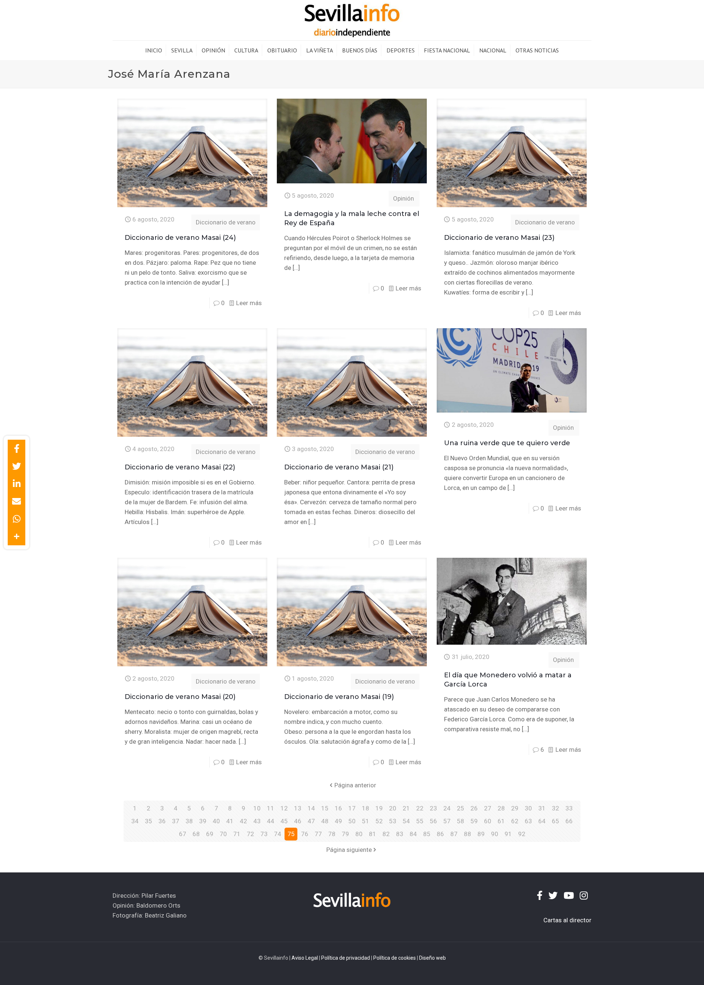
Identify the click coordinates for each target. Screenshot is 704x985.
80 (359, 834)
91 (508, 834)
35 (148, 821)
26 (474, 808)
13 (297, 808)
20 (392, 808)
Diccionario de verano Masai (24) (180, 238)
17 (352, 808)
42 (243, 821)
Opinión (403, 198)
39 (202, 821)
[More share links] (16, 536)
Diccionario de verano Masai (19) (339, 697)
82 (386, 834)
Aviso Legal (305, 958)
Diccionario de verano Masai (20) (180, 697)
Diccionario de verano (226, 222)
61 (501, 821)
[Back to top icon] (668, 970)
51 (365, 821)
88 (467, 834)
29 (514, 808)
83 (399, 834)
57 (447, 821)
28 (501, 808)
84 (413, 834)
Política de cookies (394, 958)
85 (426, 834)
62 (514, 821)
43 (257, 821)
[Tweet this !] (16, 466)
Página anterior (355, 785)
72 (250, 834)
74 (277, 834)
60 (487, 821)
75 (291, 834)
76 (304, 834)
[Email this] (16, 501)
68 (196, 834)
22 (419, 808)
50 (352, 821)
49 (338, 821)
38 (189, 821)
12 (284, 808)
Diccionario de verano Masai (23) (499, 238)
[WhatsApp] (16, 519)
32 (555, 808)
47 (311, 821)
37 (175, 821)
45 (284, 821)
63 (528, 821)
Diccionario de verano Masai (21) (338, 467)
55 (419, 821)
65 (555, 821)
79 (345, 834)
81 (372, 834)
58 (460, 821)
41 (230, 821)
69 (209, 834)
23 (433, 808)
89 (481, 834)
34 (135, 821)
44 (270, 821)
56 (433, 821)
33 (569, 808)
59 (474, 821)
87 (454, 834)
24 (447, 808)
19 (379, 808)
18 (365, 808)
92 (521, 834)
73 (264, 834)
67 (182, 834)
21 (406, 808)
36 (162, 821)
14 (311, 808)
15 (325, 808)
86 (440, 834)
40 (216, 821)
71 (237, 834)
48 (325, 821)
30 (528, 808)
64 (542, 821)
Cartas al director (567, 920)
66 (569, 821)
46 (297, 821)
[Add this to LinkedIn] (16, 483)
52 (379, 821)
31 (542, 808)
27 (487, 808)
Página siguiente (349, 849)
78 (332, 834)
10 (257, 808)
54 (406, 821)
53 (392, 821)
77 (318, 834)
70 (223, 834)
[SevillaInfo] (352, 20)
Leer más (249, 303)
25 (460, 808)
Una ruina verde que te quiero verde (507, 443)
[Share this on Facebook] (16, 448)
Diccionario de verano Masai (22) (180, 467)
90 (494, 834)
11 (270, 808)
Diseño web (432, 958)
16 (338, 808)
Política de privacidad (345, 958)
